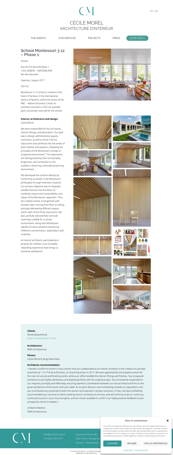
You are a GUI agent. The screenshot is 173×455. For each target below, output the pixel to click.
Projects (94, 38)
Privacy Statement (141, 450)
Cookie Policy (128, 450)
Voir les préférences (155, 443)
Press (116, 38)
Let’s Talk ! (137, 38)
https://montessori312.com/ (41, 338)
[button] (167, 420)
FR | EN (154, 11)
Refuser (131, 443)
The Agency (38, 38)
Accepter (112, 443)
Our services (67, 38)
